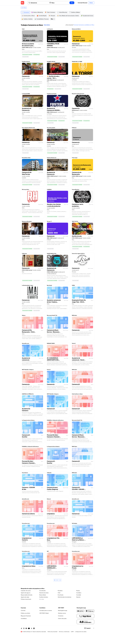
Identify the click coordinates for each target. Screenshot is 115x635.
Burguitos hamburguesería (78, 93)
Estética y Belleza (75, 12)
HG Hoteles (74, 523)
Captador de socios (26, 590)
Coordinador (42, 590)
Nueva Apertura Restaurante (28, 127)
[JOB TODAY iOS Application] (80, 611)
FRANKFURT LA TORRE (77, 61)
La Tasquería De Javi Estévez (53, 446)
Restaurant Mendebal (27, 221)
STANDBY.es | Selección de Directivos (55, 420)
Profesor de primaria (26, 599)
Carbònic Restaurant (51, 157)
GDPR (72, 631)
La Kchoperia (50, 29)
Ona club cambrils (51, 127)
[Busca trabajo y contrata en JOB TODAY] (22, 2)
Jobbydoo (49, 472)
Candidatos (24, 618)
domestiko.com (25, 343)
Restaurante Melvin (76, 29)
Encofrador (60, 594)
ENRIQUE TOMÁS (51, 343)
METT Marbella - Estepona (28, 369)
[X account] (31, 628)
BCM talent (74, 315)
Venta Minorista (63, 12)
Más (52, 19)
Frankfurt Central (26, 61)
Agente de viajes (25, 597)
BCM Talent (74, 446)
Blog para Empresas (26, 615)
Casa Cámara (25, 472)
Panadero (60, 590)
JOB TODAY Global (44, 613)
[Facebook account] (26, 628)
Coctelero (78, 592)
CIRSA (73, 285)
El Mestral (74, 127)
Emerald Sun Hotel (26, 157)
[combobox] (39, 3)
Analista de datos (43, 597)
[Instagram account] (23, 628)
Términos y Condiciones (64, 631)
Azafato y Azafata (28, 19)
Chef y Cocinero (51, 12)
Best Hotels (49, 285)
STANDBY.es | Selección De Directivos (30, 446)
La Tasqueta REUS (26, 93)
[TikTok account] (21, 628)
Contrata (23, 610)
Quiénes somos (62, 613)
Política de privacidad (52, 631)
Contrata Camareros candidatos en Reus (84, 24)
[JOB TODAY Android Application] (89, 611)
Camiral (73, 343)
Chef (59, 592)
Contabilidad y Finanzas (43, 19)
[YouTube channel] (29, 628)
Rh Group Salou (25, 189)
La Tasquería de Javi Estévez (28, 420)
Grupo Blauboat (75, 189)
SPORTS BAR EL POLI (51, 253)
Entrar (91, 2)
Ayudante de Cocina (88, 15)
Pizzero (78, 590)
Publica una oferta (25, 613)
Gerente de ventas (44, 592)
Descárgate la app (62, 610)
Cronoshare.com (26, 523)
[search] (71, 2)
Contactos (60, 615)
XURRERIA (49, 189)
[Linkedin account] (34, 628)
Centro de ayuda (62, 618)
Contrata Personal (82, 2)
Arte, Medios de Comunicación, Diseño (69, 15)
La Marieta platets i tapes (27, 285)
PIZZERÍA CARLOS (51, 61)
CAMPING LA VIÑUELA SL (28, 394)
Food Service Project (51, 93)
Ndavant (49, 499)
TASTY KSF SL (75, 221)
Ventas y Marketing (38, 12)
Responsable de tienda (26, 594)
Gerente (78, 597)
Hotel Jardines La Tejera (77, 394)
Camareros (26, 12)
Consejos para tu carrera (45, 610)
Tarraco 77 (49, 221)
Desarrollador (42, 594)
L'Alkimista (24, 253)
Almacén (53, 15)
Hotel (23, 29)
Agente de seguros (25, 592)
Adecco (23, 315)
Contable (78, 594)
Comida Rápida (42, 15)
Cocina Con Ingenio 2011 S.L (78, 253)
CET (48, 551)
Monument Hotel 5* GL (52, 315)
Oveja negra (74, 157)
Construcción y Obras (29, 15)
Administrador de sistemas (64, 597)
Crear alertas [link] (47, 24)
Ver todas (41, 599)
